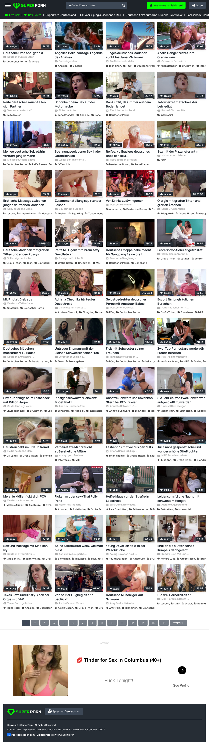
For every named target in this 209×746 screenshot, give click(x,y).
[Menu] (7, 5)
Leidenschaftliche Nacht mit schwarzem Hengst (178, 498)
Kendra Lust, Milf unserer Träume (175, 554)
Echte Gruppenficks (173, 209)
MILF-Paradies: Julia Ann (175, 455)
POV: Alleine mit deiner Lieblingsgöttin (175, 357)
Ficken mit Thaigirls (69, 504)
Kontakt (11, 729)
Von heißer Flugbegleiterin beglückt (74, 597)
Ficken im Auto (67, 110)
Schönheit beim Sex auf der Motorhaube (75, 104)
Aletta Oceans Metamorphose (72, 603)
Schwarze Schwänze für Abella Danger (175, 61)
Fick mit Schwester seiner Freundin (125, 350)
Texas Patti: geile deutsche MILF (21, 603)
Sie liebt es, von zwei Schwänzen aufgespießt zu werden (181, 400)
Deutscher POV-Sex (122, 307)
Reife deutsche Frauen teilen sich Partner (24, 104)
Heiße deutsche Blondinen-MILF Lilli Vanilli (21, 451)
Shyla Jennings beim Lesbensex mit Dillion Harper (26, 400)
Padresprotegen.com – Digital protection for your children (42, 734)
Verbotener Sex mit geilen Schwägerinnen (72, 357)
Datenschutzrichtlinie (47, 729)
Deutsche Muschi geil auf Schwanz (124, 597)
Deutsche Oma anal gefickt (23, 53)
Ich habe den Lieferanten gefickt (175, 155)
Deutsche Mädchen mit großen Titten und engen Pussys (26, 252)
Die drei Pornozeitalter (174, 595)
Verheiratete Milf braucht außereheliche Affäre (73, 449)
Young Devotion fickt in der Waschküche (125, 548)
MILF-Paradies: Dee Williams (175, 599)
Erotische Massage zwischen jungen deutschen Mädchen (24, 202)
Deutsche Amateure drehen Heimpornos (21, 357)
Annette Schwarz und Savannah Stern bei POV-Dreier (129, 400)
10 (112, 623)
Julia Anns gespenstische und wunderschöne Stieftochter (179, 449)
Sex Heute (34, 15)
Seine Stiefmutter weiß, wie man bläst (79, 548)
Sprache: (64, 711)
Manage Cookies (88, 729)
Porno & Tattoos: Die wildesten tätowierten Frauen (175, 110)
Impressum (28, 729)
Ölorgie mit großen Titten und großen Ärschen (178, 202)
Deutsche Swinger (121, 204)
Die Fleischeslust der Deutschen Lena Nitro (124, 61)
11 (122, 623)
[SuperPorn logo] (29, 6)
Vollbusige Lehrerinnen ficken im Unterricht (175, 254)
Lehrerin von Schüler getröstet (180, 250)
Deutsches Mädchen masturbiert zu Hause (19, 350)
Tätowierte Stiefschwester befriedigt (177, 104)
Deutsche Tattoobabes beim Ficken (21, 303)
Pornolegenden (67, 61)
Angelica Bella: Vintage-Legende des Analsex (79, 55)
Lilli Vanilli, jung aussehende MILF (100, 15)
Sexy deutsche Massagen (21, 209)
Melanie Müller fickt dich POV (24, 496)
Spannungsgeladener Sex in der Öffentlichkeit (78, 153)
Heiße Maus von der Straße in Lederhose (127, 498)
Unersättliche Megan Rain (175, 406)
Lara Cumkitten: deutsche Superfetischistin (124, 504)
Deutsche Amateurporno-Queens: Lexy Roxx (154, 15)
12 (132, 623)
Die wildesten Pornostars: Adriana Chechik (72, 307)
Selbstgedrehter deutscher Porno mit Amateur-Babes (126, 301)
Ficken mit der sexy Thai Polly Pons (76, 498)
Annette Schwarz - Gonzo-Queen (124, 406)
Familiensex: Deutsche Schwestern (124, 357)
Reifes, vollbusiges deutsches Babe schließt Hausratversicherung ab (128, 153)
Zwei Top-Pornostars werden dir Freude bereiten (180, 350)
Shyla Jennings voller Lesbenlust (21, 406)
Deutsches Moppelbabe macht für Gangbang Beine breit (128, 252)
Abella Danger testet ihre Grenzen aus (176, 55)
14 (153, 623)
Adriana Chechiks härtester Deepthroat (75, 301)
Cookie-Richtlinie (69, 729)
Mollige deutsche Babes (21, 160)
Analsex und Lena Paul (71, 406)
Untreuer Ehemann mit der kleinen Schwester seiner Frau (77, 350)
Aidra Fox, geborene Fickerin (175, 504)
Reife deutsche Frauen (123, 160)
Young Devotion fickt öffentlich (124, 554)
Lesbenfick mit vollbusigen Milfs (129, 447)
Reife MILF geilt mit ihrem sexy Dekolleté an (77, 252)
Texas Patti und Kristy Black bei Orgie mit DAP (26, 597)
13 (143, 623)
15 (164, 623)
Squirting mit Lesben (70, 209)
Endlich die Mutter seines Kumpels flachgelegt (175, 548)
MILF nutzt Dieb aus (17, 299)
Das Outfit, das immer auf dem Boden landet (128, 104)
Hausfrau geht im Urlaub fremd (26, 447)
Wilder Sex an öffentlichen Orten (72, 160)
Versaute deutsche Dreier (21, 110)
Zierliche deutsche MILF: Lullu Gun (124, 110)
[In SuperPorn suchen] (123, 5)
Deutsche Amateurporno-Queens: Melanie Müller (21, 500)
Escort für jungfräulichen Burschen (175, 301)
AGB (19, 729)
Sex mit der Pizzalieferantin (177, 151)
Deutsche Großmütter (20, 57)
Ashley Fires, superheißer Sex (72, 554)
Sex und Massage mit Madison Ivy (25, 548)
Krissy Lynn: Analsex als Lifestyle (72, 455)
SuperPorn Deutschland (61, 15)
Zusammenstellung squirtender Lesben (78, 202)
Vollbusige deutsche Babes (21, 258)
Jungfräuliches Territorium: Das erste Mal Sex (175, 307)
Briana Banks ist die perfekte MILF (124, 451)
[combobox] (96, 5)
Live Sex (14, 15)
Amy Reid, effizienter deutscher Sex (124, 603)
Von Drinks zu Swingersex (124, 200)
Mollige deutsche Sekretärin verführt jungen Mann (24, 153)
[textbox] (93, 5)
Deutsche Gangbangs (123, 258)
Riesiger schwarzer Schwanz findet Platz (76, 400)
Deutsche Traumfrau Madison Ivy (21, 554)
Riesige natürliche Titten (72, 258)
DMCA (102, 729)
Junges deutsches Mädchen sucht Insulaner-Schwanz (126, 55)
